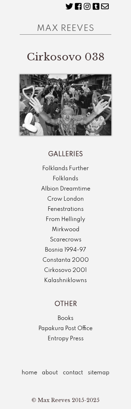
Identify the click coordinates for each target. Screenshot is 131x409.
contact (73, 373)
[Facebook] (78, 6)
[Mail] (105, 6)
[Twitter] (69, 6)
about (50, 373)
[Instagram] (87, 6)
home (29, 373)
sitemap (98, 373)
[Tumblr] (96, 6)
